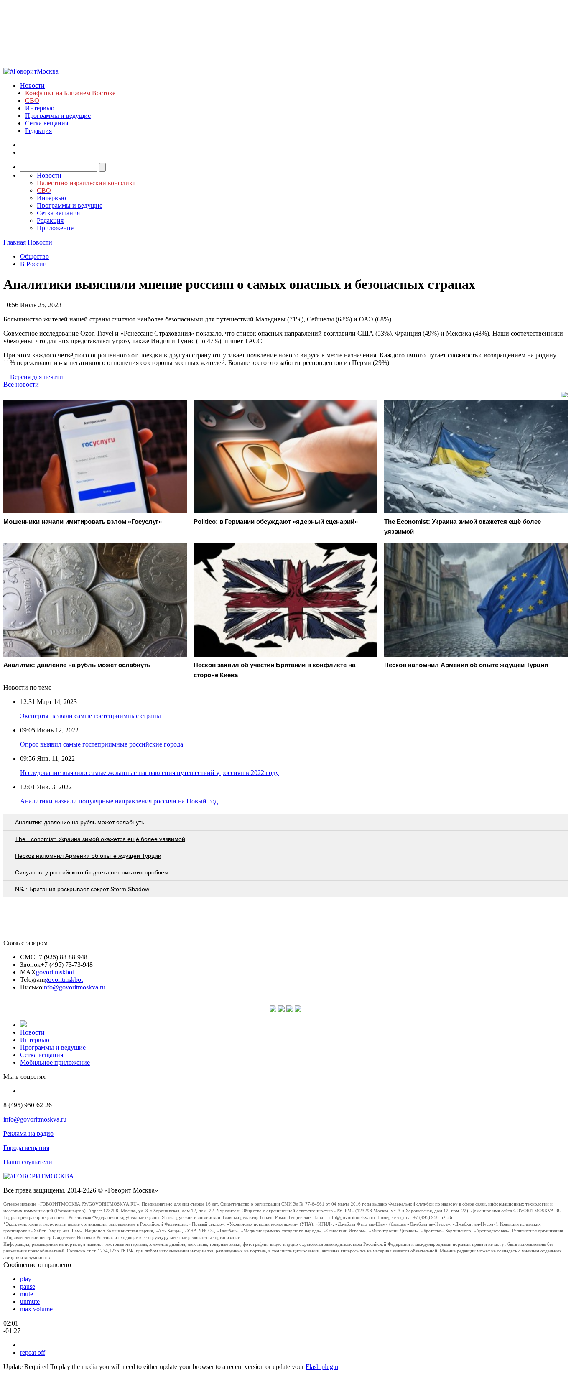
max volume (36, 1309)
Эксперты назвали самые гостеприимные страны (90, 715)
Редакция (38, 130)
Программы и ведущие (58, 115)
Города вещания (26, 1147)
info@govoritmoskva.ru (73, 987)
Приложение (55, 228)
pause (27, 1286)
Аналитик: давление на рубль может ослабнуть (79, 822)
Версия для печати (36, 376)
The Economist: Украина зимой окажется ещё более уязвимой (100, 839)
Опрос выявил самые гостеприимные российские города (101, 744)
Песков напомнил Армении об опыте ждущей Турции (88, 855)
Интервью (39, 108)
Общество (34, 256)
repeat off (32, 1352)
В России (33, 264)
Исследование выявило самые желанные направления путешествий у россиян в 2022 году (149, 772)
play (25, 1278)
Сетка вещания (46, 123)
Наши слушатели (27, 1161)
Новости (32, 85)
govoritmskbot (55, 972)
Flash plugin (322, 1366)
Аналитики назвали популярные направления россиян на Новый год (119, 801)
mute (26, 1294)
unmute (30, 1301)
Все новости (21, 384)
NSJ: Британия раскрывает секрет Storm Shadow (82, 889)
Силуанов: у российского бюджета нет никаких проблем (91, 872)
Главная (14, 242)
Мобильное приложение (55, 1062)
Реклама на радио (28, 1133)
